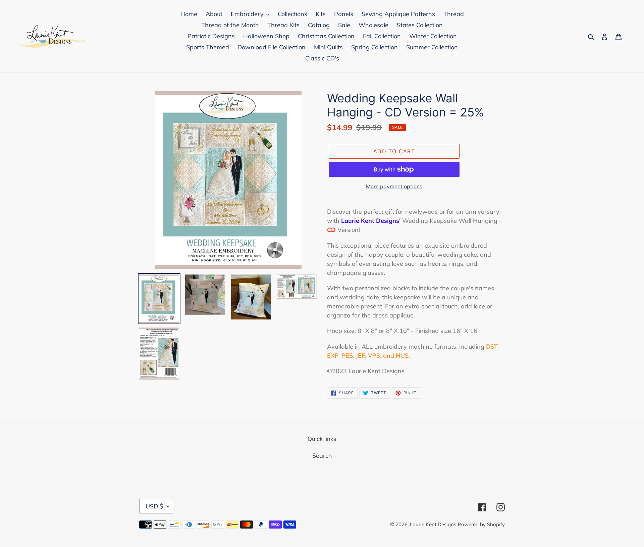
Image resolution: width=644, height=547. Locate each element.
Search (322, 455)
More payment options (394, 186)
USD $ (154, 506)
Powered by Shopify (481, 524)
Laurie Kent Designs (433, 524)
